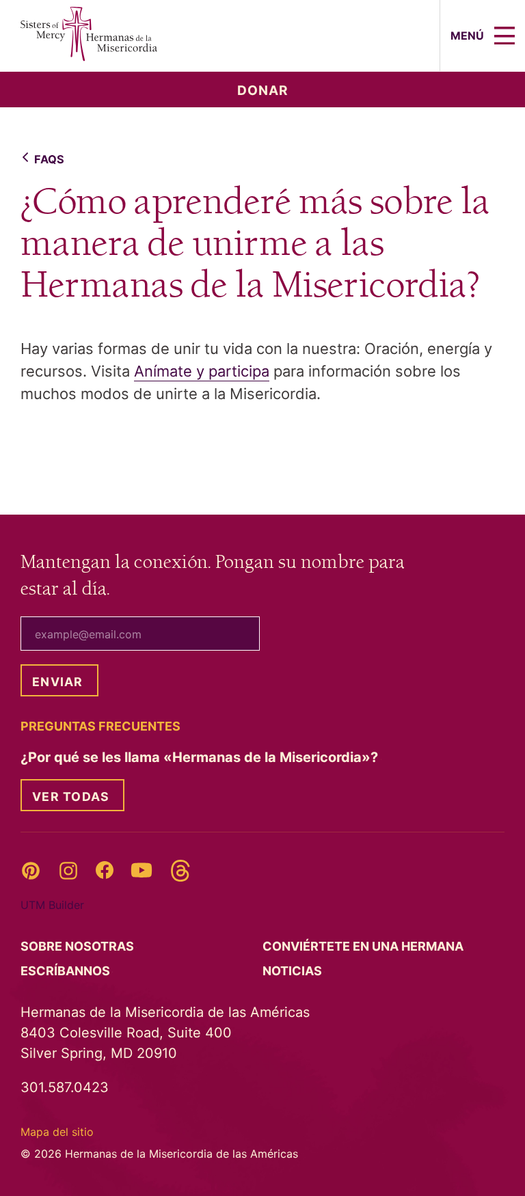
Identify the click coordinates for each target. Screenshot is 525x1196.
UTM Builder (52, 905)
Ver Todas (70, 796)
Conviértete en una (364, 946)
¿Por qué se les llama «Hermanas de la (201, 757)
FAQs (49, 159)
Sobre (79, 946)
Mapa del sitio (57, 1132)
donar (262, 90)
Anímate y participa (201, 371)
